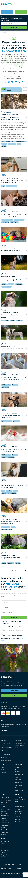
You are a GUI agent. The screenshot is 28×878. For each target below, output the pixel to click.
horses (13, 527)
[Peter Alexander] (18, 713)
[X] (5, 82)
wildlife (4, 146)
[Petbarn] (8, 713)
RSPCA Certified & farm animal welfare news (14, 631)
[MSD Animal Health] (13, 713)
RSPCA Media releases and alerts (12, 635)
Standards (15, 384)
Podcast (3, 772)
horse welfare (5, 527)
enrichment (11, 563)
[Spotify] (23, 82)
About (17, 794)
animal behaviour (6, 286)
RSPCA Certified (6, 384)
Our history (18, 819)
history (12, 320)
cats (3, 491)
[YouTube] (16, 82)
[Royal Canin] (3, 713)
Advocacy (4, 757)
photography (19, 284)
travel (19, 143)
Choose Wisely (5, 830)
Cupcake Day (19, 788)
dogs (3, 186)
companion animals (12, 186)
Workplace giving (20, 774)
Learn (3, 794)
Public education (6, 754)
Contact (17, 822)
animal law (19, 320)
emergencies (5, 222)
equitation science (7, 529)
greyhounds (16, 421)
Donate (17, 767)
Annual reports (19, 804)
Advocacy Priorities (20, 743)
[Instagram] (19, 82)
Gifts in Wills (18, 780)
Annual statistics (19, 806)
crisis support (14, 222)
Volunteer (18, 777)
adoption (4, 143)
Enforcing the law (6, 760)
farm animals (5, 387)
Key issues (18, 740)
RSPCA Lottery (19, 790)
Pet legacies (18, 785)
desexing (8, 491)
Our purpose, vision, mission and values (20, 799)
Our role (3, 740)
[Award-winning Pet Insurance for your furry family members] (4, 731)
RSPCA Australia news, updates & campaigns (13, 622)
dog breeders (12, 143)
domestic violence (19, 219)
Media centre (5, 770)
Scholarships (19, 814)
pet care (15, 491)
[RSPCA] (6, 4)
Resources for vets (6, 822)
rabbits (4, 563)
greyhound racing (6, 421)
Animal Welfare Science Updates (12, 627)
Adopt (3, 838)
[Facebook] (12, 82)
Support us (18, 764)
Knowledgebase (5, 797)
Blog (2, 767)
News (2, 764)
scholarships (5, 320)
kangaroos (11, 284)
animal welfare (6, 141)
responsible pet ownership (19, 141)
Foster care (18, 782)
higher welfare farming (8, 457)
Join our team (19, 816)
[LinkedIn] (9, 82)
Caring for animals (6, 747)
